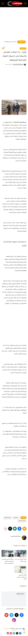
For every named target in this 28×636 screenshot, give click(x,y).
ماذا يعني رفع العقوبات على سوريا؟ (9, 41)
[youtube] (6, 615)
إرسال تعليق (20, 593)
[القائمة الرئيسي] (25, 3)
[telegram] (11, 615)
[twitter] (17, 615)
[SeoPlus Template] (24, 629)
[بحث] (3, 3)
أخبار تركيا (23, 48)
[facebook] (22, 615)
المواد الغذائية (7, 517)
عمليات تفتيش (22, 520)
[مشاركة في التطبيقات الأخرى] (5, 529)
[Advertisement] (14, 24)
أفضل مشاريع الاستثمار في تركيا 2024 (21, 577)
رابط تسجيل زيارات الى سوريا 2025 (20, 560)
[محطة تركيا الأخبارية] (14, 3)
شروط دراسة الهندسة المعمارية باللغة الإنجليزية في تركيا (8, 561)
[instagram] (14, 620)
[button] (19, 529)
